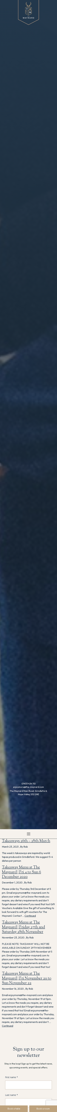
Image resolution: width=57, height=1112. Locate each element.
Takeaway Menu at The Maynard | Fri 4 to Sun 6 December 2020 (21, 872)
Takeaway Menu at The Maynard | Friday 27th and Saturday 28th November (23, 927)
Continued (30, 915)
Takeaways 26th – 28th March (26, 841)
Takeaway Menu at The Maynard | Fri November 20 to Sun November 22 (26, 978)
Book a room (43, 1108)
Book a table (14, 1108)
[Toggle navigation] (28, 834)
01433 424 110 (29, 783)
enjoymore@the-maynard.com (28, 787)
